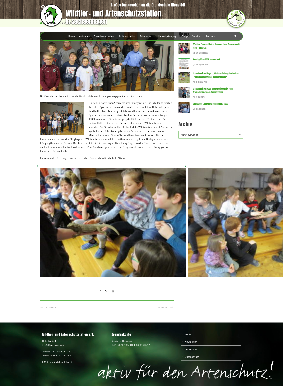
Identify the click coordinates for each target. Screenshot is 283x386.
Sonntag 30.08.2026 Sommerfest (206, 59)
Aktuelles (84, 36)
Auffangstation (127, 36)
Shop (185, 36)
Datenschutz (192, 356)
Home (71, 36)
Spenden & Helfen (104, 36)
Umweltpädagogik (168, 36)
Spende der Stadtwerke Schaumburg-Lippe (210, 103)
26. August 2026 (202, 64)
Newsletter (191, 341)
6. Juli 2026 (200, 97)
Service (196, 36)
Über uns (210, 36)
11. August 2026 (201, 82)
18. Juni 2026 (200, 108)
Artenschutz (147, 36)
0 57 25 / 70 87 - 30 (61, 351)
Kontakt (189, 334)
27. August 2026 (202, 53)
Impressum (191, 349)
